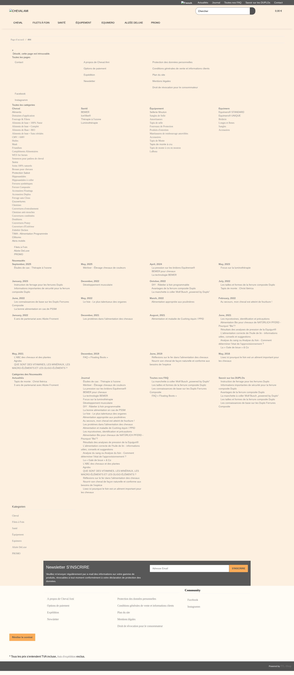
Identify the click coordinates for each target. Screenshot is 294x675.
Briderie (222, 119)
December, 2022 (90, 281)
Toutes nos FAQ (159, 377)
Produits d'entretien (159, 130)
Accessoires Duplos (21, 194)
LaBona (153, 151)
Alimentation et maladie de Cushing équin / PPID (177, 318)
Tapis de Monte (157, 140)
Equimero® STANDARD (231, 112)
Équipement (18, 534)
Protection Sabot (21, 172)
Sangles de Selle (157, 115)
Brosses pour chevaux (22, 169)
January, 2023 (20, 281)
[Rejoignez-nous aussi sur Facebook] (12, 646)
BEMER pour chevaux (163, 271)
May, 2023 (224, 264)
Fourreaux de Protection (161, 126)
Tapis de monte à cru (161, 144)
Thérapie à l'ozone (91, 119)
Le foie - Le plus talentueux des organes (104, 301)
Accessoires (155, 137)
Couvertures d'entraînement (25, 208)
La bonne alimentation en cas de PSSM (35, 309)
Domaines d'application (23, 115)
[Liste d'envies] (269, 11)
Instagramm (21, 100)
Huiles (15, 140)
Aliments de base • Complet (25, 126)
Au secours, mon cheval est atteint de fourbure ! (246, 301)
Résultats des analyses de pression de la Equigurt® (248, 329)
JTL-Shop (285, 666)
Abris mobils (18, 240)
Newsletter (89, 81)
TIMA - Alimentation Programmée (30, 233)
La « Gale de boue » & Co (234, 347)
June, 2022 (18, 298)
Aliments (16, 112)
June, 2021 (225, 315)
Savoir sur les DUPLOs (232, 377)
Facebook (20, 93)
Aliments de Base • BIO (23, 130)
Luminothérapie (89, 122)
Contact (278, 2)
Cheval (15, 515)
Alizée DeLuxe (21, 250)
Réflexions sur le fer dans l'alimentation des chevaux (179, 357)
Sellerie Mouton (158, 112)
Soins (15, 162)
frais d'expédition (66, 656)
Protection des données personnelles (172, 62)
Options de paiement (95, 68)
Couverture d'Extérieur (23, 226)
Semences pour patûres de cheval (28, 158)
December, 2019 (90, 353)
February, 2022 (227, 298)
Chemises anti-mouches (23, 212)
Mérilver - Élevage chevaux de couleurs (104, 267)
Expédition (89, 74)
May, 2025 (86, 264)
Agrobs (17, 360)
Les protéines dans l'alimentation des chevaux (107, 318)
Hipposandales (19, 176)
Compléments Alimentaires (25, 151)
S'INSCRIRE (238, 568)
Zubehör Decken (20, 230)
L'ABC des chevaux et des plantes (32, 357)
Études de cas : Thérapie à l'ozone (32, 267)
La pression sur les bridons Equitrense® (173, 267)
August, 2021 (157, 315)
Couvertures (18, 201)
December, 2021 (90, 315)
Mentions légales (161, 81)
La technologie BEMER (164, 274)
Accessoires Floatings (22, 191)
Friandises (17, 148)
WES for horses (19, 155)
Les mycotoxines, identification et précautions (245, 318)
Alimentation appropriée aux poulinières (172, 301)
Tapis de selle (156, 123)
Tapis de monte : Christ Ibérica (237, 288)
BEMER (85, 112)
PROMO (18, 254)
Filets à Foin (20, 247)
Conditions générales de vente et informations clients (180, 68)
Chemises (16, 205)
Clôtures (16, 237)
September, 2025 (21, 264)
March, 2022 (157, 298)
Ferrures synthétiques (22, 183)
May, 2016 (224, 353)
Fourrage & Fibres (21, 119)
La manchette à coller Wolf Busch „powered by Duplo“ (180, 292)
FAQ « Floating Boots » (95, 357)
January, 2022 (20, 315)
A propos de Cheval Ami (96, 62)
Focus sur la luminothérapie (235, 267)
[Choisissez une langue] (187, 3)
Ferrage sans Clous (21, 198)
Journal (85, 377)
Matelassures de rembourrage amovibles (169, 133)
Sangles (222, 126)
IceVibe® (86, 115)
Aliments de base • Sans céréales (27, 133)
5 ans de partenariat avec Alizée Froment (36, 318)
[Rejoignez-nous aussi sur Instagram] (12, 650)
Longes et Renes (226, 123)
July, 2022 (224, 281)
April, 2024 (156, 264)
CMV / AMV (18, 137)
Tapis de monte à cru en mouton (165, 148)
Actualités (18, 377)
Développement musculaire (97, 284)
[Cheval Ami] (18, 11)
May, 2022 (86, 298)
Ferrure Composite (21, 187)
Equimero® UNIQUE (230, 115)
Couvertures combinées (23, 216)
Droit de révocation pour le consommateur (175, 87)
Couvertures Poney (21, 223)
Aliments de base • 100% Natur (27, 123)
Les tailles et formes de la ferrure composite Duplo (247, 284)
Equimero (17, 541)
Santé (14, 528)
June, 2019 (156, 353)
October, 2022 (158, 281)
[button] (263, 11)
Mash (14, 144)
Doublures (17, 219)
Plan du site (158, 74)
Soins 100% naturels (22, 165)
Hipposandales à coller (23, 180)
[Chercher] (252, 11)
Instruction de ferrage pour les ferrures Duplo (38, 284)
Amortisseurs (156, 119)
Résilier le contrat (22, 637)
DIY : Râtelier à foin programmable (170, 284)
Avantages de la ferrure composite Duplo (173, 288)
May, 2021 (17, 353)
